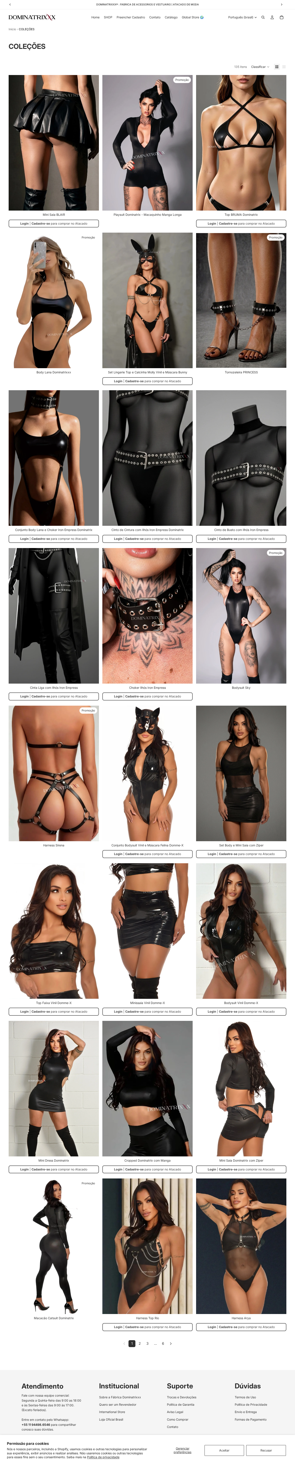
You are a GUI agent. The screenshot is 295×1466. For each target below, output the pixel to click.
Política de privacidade (103, 1457)
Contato (172, 1427)
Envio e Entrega (246, 1412)
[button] (260, 67)
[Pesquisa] (263, 17)
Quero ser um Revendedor (117, 1404)
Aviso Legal (175, 1412)
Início (12, 29)
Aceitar (224, 1450)
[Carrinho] (281, 17)
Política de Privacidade (251, 1404)
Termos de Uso (245, 1397)
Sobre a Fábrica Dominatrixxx (120, 1397)
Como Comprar (177, 1419)
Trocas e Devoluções (181, 1397)
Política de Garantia (180, 1404)
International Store (112, 1412)
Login (24, 223)
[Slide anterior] (15, 143)
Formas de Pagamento (250, 1419)
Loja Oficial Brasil (111, 1419)
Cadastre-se (41, 223)
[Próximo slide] (92, 143)
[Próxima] (171, 1344)
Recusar (266, 1450)
